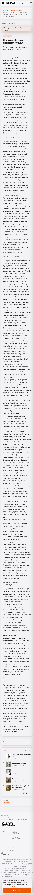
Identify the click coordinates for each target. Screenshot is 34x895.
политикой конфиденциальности (13, 886)
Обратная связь (13, 847)
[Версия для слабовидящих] (23, 3)
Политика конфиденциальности (9, 850)
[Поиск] (15, 3)
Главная (3, 23)
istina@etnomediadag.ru (18, 841)
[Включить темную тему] (19, 3)
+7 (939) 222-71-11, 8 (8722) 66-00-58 (17, 838)
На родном (11, 23)
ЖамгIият (6, 802)
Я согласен (17, 890)
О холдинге (4, 847)
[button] (31, 3)
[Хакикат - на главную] (9, 3)
